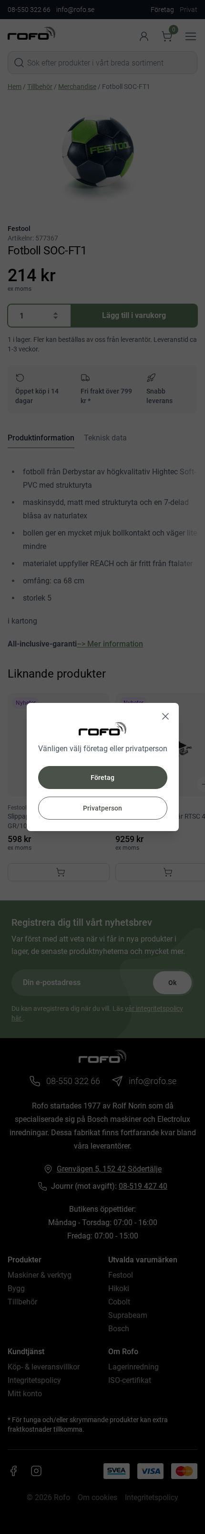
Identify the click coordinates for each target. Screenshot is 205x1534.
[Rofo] (102, 728)
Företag (102, 777)
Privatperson (102, 808)
